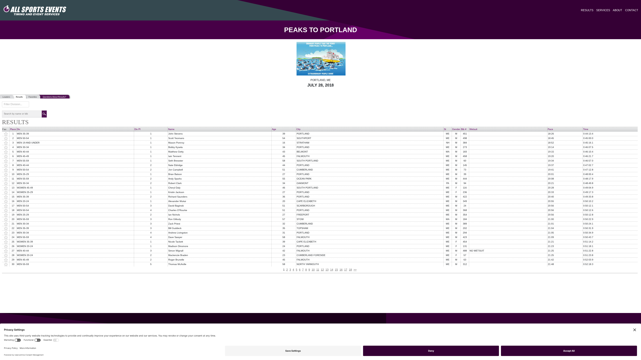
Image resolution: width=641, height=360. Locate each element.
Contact (631, 10)
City (298, 129)
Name (171, 129)
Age (274, 129)
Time (585, 129)
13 (327, 269)
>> (355, 269)
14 (331, 269)
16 (341, 269)
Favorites (33, 97)
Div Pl (137, 129)
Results (587, 10)
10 (313, 269)
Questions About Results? (54, 97)
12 (322, 269)
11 (317, 269)
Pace (550, 129)
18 (350, 269)
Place (13, 129)
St (445, 129)
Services (603, 10)
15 (336, 269)
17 (345, 269)
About (617, 10)
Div (18, 129)
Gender (456, 129)
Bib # (463, 129)
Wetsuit (473, 129)
